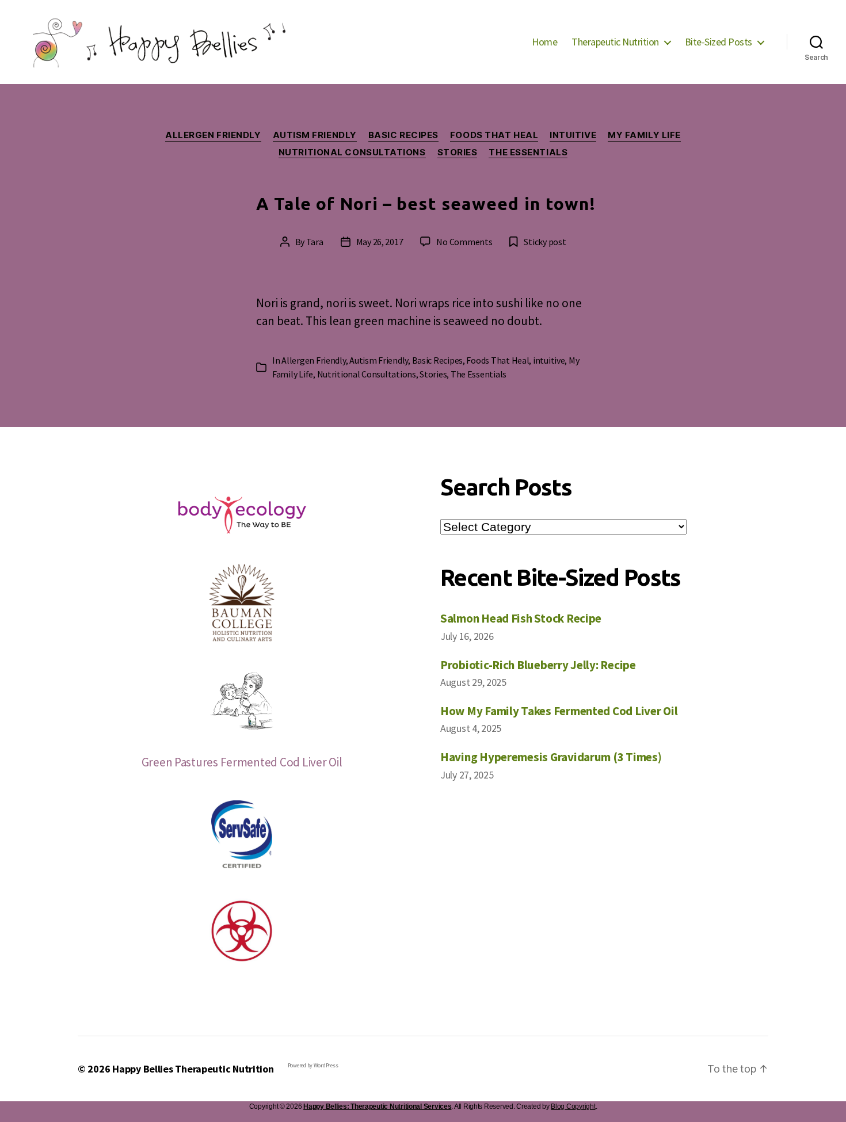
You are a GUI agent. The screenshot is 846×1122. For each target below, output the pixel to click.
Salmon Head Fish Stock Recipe (520, 618)
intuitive (573, 135)
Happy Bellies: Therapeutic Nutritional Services (377, 1106)
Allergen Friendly (213, 135)
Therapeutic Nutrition (615, 42)
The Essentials (528, 152)
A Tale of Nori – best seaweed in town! (426, 203)
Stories (457, 152)
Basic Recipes (403, 135)
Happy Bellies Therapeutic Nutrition (193, 1068)
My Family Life (644, 135)
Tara (314, 241)
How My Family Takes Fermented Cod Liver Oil (558, 711)
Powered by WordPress (313, 1065)
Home (544, 42)
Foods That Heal (494, 135)
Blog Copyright (573, 1106)
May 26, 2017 (379, 241)
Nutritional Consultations (352, 152)
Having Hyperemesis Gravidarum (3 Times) (550, 757)
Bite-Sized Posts (718, 42)
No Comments (464, 241)
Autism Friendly (315, 135)
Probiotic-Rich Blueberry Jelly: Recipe (538, 665)
